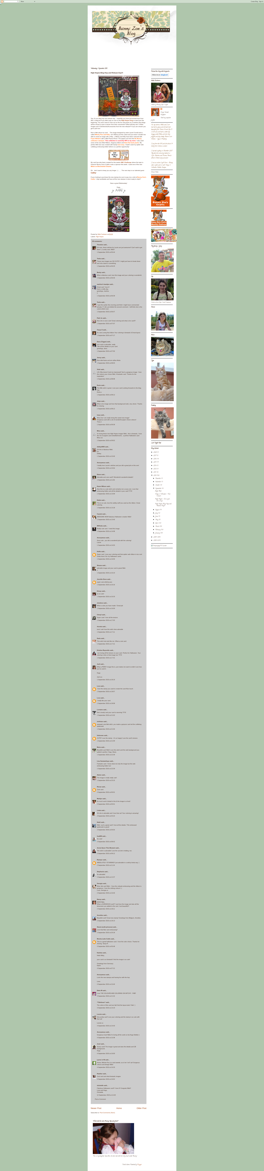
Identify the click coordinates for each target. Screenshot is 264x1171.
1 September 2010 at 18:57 (106, 691)
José (98, 1044)
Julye (99, 401)
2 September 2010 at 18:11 (106, 909)
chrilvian (100, 721)
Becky (99, 272)
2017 (155, 455)
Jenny (99, 357)
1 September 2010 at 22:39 (106, 755)
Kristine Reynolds (103, 650)
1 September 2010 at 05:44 (106, 252)
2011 (155, 472)
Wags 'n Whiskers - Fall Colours (162, 495)
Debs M (99, 990)
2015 (155, 462)
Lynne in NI (101, 1060)
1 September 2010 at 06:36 (106, 278)
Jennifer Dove (102, 579)
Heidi (99, 822)
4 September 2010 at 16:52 (106, 1079)
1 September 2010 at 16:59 (106, 608)
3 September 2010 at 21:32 (106, 996)
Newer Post (96, 1108)
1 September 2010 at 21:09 (106, 741)
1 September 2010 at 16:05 (106, 559)
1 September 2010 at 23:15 (106, 780)
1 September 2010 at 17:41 (106, 658)
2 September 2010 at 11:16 (106, 865)
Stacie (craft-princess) (105, 927)
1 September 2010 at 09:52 (106, 440)
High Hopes (100, 236)
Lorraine (100, 709)
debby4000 (101, 447)
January (157, 533)
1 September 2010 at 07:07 (106, 323)
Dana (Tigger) (102, 341)
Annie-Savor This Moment (106, 848)
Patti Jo (99, 318)
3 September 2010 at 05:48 (106, 946)
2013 (155, 469)
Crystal (99, 514)
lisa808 (99, 836)
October (157, 485)
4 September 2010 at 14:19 (106, 1008)
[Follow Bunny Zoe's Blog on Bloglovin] (160, 76)
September (158, 488)
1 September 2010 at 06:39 (106, 296)
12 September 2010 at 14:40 (106, 1095)
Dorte (99, 385)
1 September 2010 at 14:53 (106, 545)
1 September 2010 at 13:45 (106, 519)
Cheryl (99, 615)
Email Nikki (154, 172)
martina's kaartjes (103, 284)
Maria (99, 747)
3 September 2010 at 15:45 (106, 984)
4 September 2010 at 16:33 (106, 1067)
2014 (155, 465)
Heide (99, 500)
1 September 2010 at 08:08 (106, 379)
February (158, 530)
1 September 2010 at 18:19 (106, 679)
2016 (155, 459)
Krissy (99, 591)
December (158, 478)
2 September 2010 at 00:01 (106, 792)
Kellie (99, 551)
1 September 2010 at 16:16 (106, 585)
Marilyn (99, 798)
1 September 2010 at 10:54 (106, 468)
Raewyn (100, 860)
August (157, 510)
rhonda (99, 626)
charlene (100, 603)
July (156, 513)
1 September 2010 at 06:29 (106, 266)
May (157, 520)
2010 (155, 475)
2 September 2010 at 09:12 (106, 853)
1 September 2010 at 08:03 (106, 363)
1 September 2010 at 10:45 (106, 456)
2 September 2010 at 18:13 (106, 921)
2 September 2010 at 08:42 (106, 841)
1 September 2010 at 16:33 (106, 596)
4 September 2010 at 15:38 (106, 1037)
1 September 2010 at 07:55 (106, 351)
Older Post (141, 1108)
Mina (98, 431)
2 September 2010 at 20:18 (106, 932)
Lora (98, 686)
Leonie (99, 1014)
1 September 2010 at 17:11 (106, 632)
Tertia (99, 258)
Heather (99, 1073)
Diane (99, 474)
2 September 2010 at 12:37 (106, 877)
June (156, 516)
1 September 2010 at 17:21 (106, 644)
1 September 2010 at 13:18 (106, 507)
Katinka (99, 953)
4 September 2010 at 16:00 (106, 1053)
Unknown (100, 735)
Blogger (139, 1164)
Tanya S (100, 330)
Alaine (99, 775)
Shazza (99, 565)
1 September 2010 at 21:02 (106, 715)
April (157, 523)
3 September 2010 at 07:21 (106, 968)
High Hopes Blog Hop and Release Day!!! (163, 505)
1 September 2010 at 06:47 (106, 311)
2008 (155, 540)
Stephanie (100, 871)
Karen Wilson (101, 486)
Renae (99, 787)
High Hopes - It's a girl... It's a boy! (162, 500)
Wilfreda (100, 526)
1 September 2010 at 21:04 (106, 729)
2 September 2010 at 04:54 (106, 830)
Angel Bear (158, 491)
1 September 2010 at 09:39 (106, 424)
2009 (155, 537)
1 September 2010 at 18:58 (106, 703)
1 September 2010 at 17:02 (106, 620)
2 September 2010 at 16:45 (106, 893)
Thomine (100, 244)
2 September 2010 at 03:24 (106, 816)
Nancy (99, 899)
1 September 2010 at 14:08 (106, 531)
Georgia (100, 883)
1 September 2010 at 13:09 (106, 494)
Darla (99, 638)
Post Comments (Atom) (107, 1112)
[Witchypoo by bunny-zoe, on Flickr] (118, 231)
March (157, 526)
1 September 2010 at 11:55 (106, 480)
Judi (98, 664)
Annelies (100, 915)
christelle (100, 1085)
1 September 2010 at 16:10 (106, 573)
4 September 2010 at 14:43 (106, 1026)
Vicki (98, 369)
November (158, 482)
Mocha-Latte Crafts (103, 939)
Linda (99, 810)
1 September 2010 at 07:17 (106, 335)
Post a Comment (100, 1099)
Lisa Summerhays (103, 761)
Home (119, 1108)
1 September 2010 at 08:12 (106, 395)
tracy (98, 415)
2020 (155, 452)
